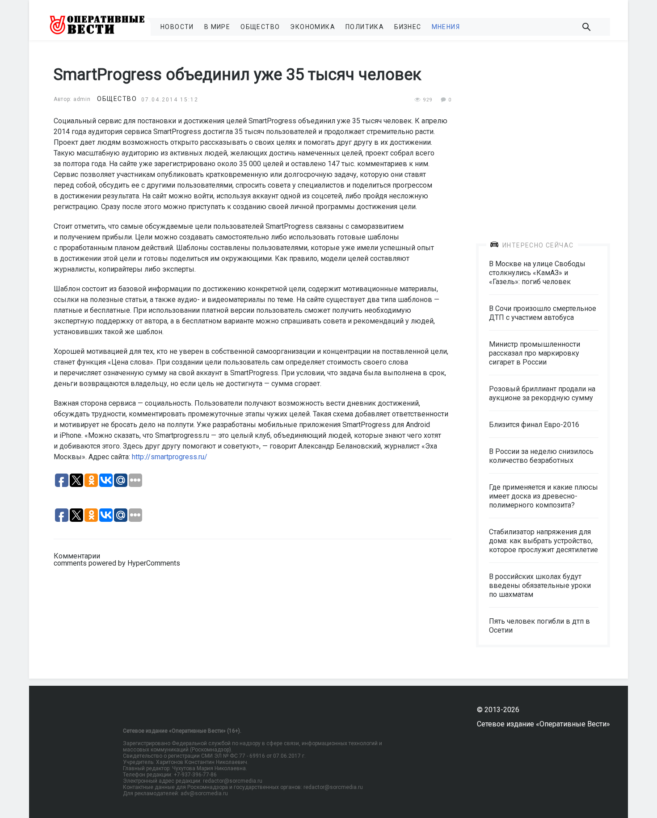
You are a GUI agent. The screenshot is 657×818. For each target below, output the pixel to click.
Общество (260, 26)
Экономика (312, 26)
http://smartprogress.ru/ (169, 457)
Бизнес (407, 26)
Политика (364, 26)
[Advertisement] (543, 135)
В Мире (217, 26)
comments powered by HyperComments (117, 563)
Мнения (446, 26)
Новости (177, 26)
